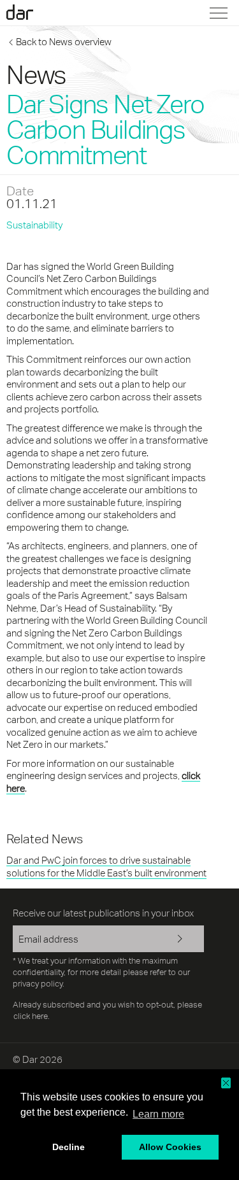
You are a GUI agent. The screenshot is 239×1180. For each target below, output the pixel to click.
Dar (27, 12)
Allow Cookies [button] (170, 1147)
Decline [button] (68, 1147)
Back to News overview (64, 41)
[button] (226, 1083)
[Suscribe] (184, 940)
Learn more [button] (158, 1114)
